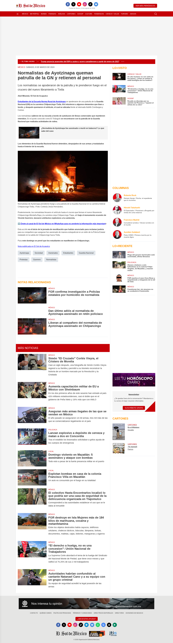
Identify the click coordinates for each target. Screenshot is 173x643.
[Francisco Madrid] (117, 222)
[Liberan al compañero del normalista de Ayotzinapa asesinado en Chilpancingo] (32, 326)
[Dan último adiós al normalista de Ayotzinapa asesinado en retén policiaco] (32, 311)
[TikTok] (90, 4)
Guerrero (37, 260)
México (25, 14)
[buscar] (155, 14)
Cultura (88, 14)
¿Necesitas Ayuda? (86, 619)
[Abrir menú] (17, 14)
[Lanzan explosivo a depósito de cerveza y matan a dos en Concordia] (32, 437)
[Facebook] (68, 4)
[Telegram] (86, 625)
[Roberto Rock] (117, 197)
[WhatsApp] (98, 625)
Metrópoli (34, 14)
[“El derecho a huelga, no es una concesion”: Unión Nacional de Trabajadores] (32, 553)
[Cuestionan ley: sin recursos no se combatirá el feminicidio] (119, 289)
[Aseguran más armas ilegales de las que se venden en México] (32, 416)
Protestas (24, 260)
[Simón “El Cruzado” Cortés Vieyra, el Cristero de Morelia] (32, 366)
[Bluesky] (96, 4)
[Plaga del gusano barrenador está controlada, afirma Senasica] (119, 254)
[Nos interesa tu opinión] (86, 603)
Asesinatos (53, 253)
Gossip (80, 14)
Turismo (124, 14)
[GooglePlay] (115, 625)
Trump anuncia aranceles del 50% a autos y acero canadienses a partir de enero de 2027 (74, 62)
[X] (73, 4)
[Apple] (109, 625)
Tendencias (99, 14)
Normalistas (51, 260)
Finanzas (52, 14)
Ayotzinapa (24, 253)
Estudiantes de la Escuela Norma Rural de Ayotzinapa (42, 102)
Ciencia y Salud (112, 14)
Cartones (71, 14)
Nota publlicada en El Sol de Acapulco (34, 246)
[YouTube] (79, 4)
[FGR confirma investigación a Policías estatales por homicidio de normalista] (32, 295)
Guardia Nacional (86, 253)
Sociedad (39, 253)
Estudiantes (68, 253)
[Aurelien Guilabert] (117, 234)
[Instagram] (85, 4)
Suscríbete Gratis (134, 408)
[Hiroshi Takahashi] (117, 210)
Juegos (133, 14)
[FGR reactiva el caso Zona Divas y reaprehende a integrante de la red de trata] (119, 278)
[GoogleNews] (103, 625)
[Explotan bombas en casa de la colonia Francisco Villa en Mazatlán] (32, 477)
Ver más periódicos (145, 6)
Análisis (61, 14)
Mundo (44, 14)
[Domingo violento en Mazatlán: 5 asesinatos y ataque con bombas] (32, 458)
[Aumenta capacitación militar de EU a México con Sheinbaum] (32, 393)
